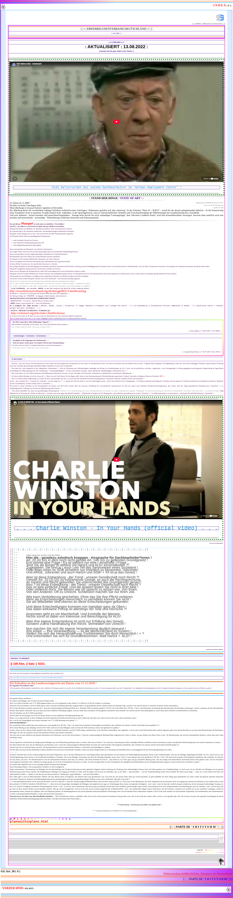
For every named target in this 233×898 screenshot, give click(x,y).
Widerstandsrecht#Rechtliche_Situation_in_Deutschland (197, 873)
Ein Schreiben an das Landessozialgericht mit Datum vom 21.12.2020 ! (53, 683)
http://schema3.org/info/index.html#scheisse (38, 313)
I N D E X (219, 5)
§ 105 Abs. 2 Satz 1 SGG (28, 663)
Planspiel (27, 223)
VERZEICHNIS (12, 888)
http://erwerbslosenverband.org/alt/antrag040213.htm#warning (48, 291)
